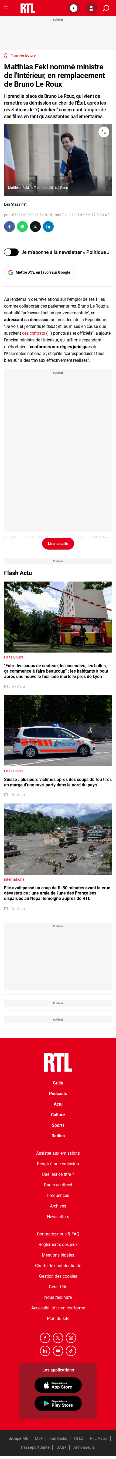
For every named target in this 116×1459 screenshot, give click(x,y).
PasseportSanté (35, 1447)
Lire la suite (58, 543)
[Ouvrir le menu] (6, 8)
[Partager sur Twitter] (35, 226)
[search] (106, 8)
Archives (58, 1206)
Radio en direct (58, 1184)
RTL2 (78, 1438)
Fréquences (58, 1195)
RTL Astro (99, 1438)
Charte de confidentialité (58, 1265)
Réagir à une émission (58, 1163)
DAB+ (61, 1447)
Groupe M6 (18, 1438)
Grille (58, 1083)
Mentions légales (58, 1255)
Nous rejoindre (58, 1297)
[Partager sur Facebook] (9, 226)
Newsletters (58, 1216)
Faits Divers (13, 657)
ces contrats (33, 333)
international (14, 879)
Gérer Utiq (58, 1286)
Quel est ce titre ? (58, 1174)
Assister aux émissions (58, 1153)
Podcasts (58, 1093)
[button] (73, 8)
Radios (58, 1135)
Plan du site (58, 1318)
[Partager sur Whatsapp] (22, 226)
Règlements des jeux (58, 1244)
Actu (58, 1104)
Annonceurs (84, 1447)
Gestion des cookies (58, 1276)
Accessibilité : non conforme (58, 1307)
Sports (58, 1125)
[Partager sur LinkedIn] (48, 226)
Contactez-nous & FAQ (58, 1234)
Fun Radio (58, 1438)
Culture (58, 1114)
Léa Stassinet (15, 204)
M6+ (39, 1438)
